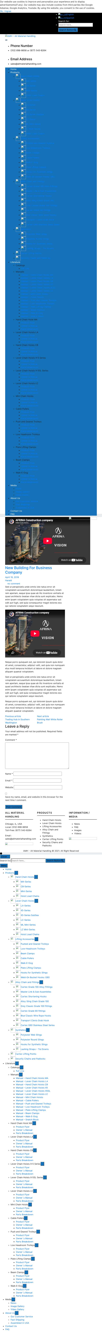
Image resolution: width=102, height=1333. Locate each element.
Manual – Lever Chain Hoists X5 (37, 284)
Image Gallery (23, 491)
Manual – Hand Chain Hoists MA (37, 275)
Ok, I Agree (5, 11)
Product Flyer (28, 322)
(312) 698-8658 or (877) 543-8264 (28, 50)
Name (9, 773)
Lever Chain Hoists (51, 823)
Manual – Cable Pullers (32, 297)
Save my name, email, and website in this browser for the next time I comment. (34, 798)
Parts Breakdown (29, 329)
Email (8, 780)
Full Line (25, 268)
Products (15, 72)
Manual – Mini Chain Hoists (34, 294)
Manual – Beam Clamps (32, 310)
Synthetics (47, 836)
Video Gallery (22, 495)
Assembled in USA (25, 507)
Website (9, 787)
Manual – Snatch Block (32, 316)
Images (77, 830)
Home (13, 69)
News (18, 488)
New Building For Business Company (28, 570)
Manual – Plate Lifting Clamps (36, 306)
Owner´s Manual (29, 326)
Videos (77, 833)
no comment (13, 583)
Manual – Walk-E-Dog (32, 313)
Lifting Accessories (51, 826)
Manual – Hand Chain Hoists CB (37, 281)
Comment (11, 740)
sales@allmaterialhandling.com (25, 63)
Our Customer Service (27, 501)
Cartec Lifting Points (52, 839)
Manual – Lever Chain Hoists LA (37, 278)
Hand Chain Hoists (51, 820)
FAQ (12, 514)
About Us (15, 498)
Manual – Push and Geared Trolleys (38, 300)
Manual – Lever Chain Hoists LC (37, 290)
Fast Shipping (22, 504)
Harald (8, 580)
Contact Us (16, 511)
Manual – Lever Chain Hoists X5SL (38, 287)
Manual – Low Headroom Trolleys (38, 303)
